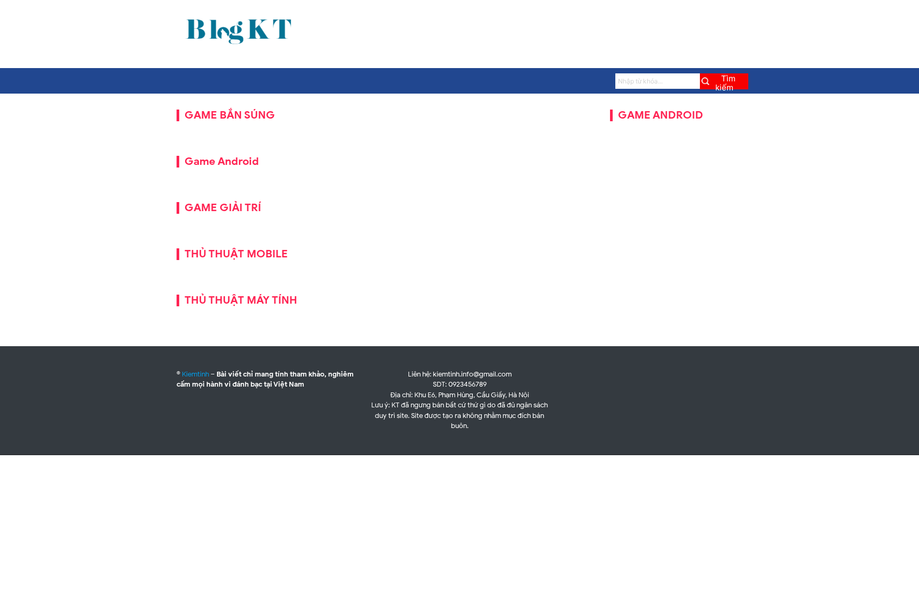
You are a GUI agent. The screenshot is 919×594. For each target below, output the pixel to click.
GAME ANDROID (660, 115)
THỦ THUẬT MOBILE (236, 254)
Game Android (222, 161)
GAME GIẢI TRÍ (223, 207)
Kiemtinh (195, 374)
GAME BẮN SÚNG (230, 115)
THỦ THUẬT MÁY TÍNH (241, 300)
